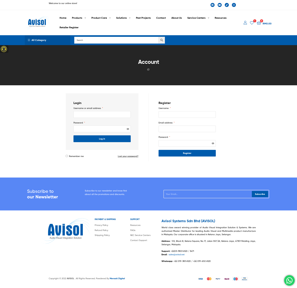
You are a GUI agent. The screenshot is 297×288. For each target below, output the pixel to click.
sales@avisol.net (177, 254)
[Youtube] (220, 5)
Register (187, 153)
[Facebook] (213, 5)
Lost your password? (128, 156)
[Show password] (128, 129)
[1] (252, 23)
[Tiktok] (227, 5)
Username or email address (88, 108)
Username (165, 108)
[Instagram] (234, 5)
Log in (102, 138)
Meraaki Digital (117, 278)
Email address (167, 122)
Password (79, 122)
